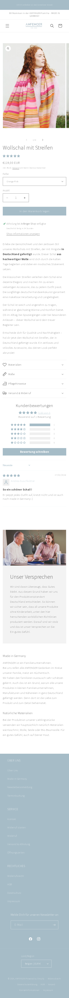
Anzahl (6, 190)
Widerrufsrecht (15, 876)
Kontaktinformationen (29, 990)
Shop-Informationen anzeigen (23, 233)
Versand (15, 168)
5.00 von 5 (44, 412)
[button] (7, 26)
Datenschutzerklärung (27, 984)
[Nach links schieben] (26, 140)
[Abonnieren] (54, 925)
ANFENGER (20, 978)
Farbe (5, 174)
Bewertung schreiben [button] (34, 452)
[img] (11, 475)
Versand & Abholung (18, 844)
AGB (9, 884)
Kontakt (11, 819)
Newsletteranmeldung (19, 787)
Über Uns (12, 770)
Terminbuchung (16, 795)
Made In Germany (17, 778)
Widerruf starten (16, 827)
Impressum (13, 901)
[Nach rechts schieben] (43, 140)
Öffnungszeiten (15, 852)
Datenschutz (14, 893)
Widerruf (12, 835)
